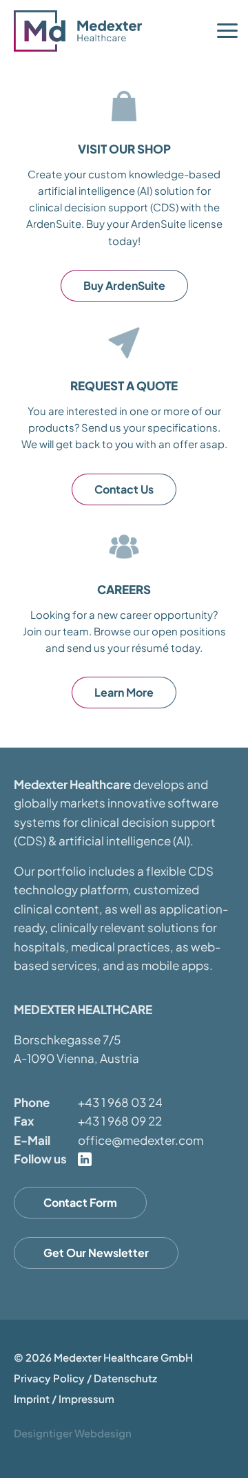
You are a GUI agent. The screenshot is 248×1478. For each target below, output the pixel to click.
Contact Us (124, 489)
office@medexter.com (140, 1140)
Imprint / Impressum (64, 1398)
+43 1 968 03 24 (120, 1102)
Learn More (124, 692)
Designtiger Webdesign (73, 1432)
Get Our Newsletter (96, 1252)
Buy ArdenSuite (124, 285)
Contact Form (80, 1202)
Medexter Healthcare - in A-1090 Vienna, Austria (83, 31)
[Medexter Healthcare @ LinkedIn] (85, 1159)
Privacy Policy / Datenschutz (85, 1377)
